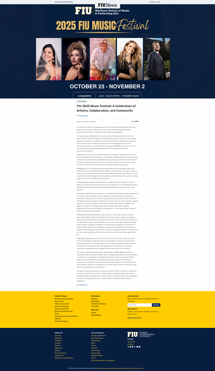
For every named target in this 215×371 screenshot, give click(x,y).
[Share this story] (135, 121)
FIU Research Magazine (98, 303)
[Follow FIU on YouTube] (137, 347)
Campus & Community (62, 306)
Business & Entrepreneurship (64, 299)
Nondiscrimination (97, 355)
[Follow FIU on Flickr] (140, 347)
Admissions (58, 338)
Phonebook (95, 335)
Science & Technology (62, 308)
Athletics (57, 350)
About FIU (58, 335)
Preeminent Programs (61, 321)
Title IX (93, 358)
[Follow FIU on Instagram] (128, 347)
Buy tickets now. (82, 285)
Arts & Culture (82, 101)
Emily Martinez (83, 115)
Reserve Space (96, 353)
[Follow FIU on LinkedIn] (131, 347)
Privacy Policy (139, 368)
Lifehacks (58, 318)
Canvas (93, 345)
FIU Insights (95, 306)
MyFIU (93, 343)
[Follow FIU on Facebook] (133, 347)
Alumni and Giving (60, 353)
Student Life (59, 348)
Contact (93, 312)
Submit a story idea (133, 318)
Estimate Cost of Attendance (64, 358)
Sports (57, 313)
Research (58, 345)
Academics (58, 340)
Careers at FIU (59, 355)
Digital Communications (104, 368)
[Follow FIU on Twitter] (135, 347)
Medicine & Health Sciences (64, 311)
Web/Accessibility (129, 368)
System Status (95, 350)
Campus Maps (95, 340)
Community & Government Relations (66, 316)
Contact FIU (131, 341)
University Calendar (97, 338)
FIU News (94, 299)
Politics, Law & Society (62, 303)
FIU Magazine (95, 301)
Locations (58, 343)
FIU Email (94, 348)
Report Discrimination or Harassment (103, 360)
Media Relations (96, 315)
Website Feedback (117, 368)
